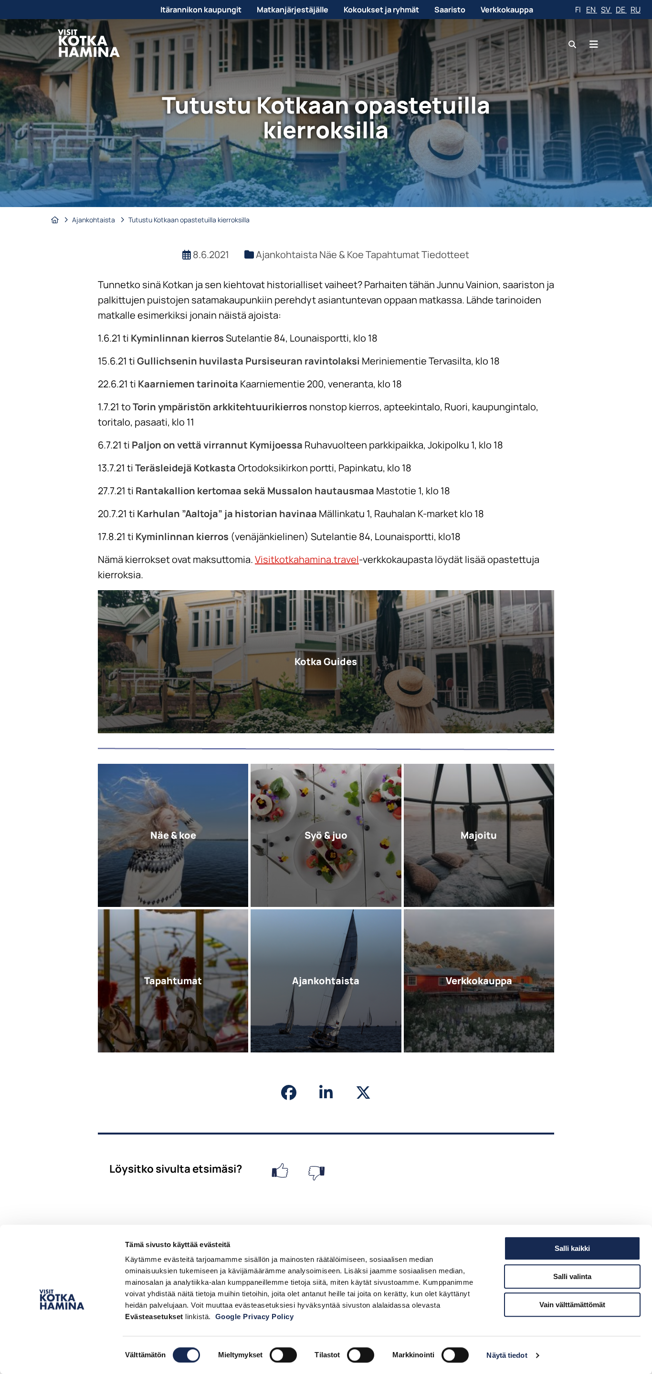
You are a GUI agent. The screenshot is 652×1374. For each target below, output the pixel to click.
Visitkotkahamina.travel (307, 559)
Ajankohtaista (94, 219)
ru (636, 9)
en (591, 9)
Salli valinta (572, 1276)
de (621, 9)
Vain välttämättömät (572, 1305)
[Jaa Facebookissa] (288, 1092)
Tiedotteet (445, 254)
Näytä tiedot (506, 1355)
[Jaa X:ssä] (363, 1092)
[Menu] (594, 44)
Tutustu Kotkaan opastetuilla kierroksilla (189, 219)
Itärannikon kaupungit (201, 9)
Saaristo (449, 9)
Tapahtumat (393, 254)
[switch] (283, 1355)
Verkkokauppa (507, 9)
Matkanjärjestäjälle (292, 9)
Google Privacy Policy (254, 1316)
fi (578, 9)
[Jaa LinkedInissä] (326, 1092)
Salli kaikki (572, 1248)
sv (606, 9)
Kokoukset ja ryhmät (381, 9)
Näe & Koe (342, 254)
